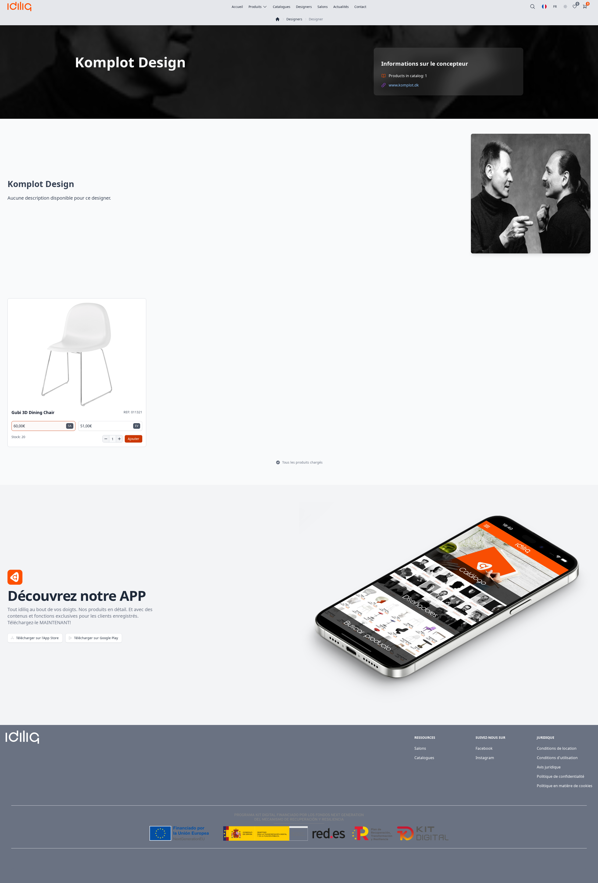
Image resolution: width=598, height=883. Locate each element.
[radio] (43, 426)
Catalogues (424, 757)
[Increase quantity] (119, 439)
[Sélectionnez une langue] (544, 6)
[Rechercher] (532, 6)
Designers (294, 19)
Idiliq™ (28, 869)
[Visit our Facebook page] (574, 869)
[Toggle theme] (565, 6)
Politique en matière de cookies (564, 785)
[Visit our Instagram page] (584, 869)
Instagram (485, 757)
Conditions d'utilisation (557, 757)
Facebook (484, 748)
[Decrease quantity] (105, 439)
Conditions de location (557, 748)
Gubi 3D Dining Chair (32, 412)
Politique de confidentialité (560, 776)
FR (555, 6)
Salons (420, 748)
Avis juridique (549, 767)
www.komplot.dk (404, 85)
